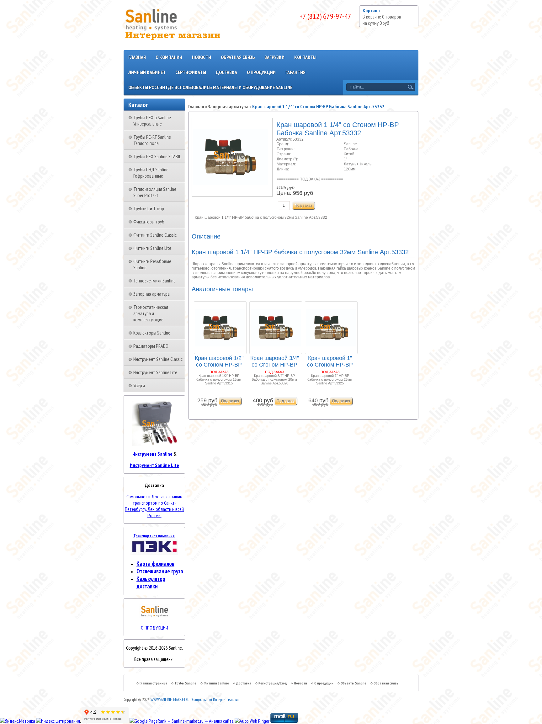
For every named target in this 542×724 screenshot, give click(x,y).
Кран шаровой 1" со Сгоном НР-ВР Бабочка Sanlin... (330, 361)
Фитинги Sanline (216, 683)
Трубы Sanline (185, 683)
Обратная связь (238, 57)
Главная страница (153, 683)
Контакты (305, 57)
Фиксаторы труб (148, 221)
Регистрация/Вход (272, 683)
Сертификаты (190, 72)
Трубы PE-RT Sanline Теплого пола (152, 140)
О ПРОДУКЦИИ (154, 628)
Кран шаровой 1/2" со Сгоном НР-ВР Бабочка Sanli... (219, 361)
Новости (201, 57)
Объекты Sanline (353, 683)
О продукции (261, 72)
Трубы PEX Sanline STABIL (157, 156)
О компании (169, 57)
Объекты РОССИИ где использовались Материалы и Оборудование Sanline (210, 87)
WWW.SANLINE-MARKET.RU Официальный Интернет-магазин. (195, 699)
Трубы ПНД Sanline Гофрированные (150, 172)
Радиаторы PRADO (150, 346)
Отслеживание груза (159, 571)
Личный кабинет (147, 72)
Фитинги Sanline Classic (155, 235)
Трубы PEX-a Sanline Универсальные (152, 120)
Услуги (139, 385)
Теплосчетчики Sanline (154, 280)
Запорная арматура (151, 294)
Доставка (226, 72)
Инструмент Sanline (152, 454)
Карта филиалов (155, 563)
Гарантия (295, 72)
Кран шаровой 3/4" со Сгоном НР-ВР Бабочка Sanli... (274, 361)
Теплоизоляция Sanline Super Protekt (154, 192)
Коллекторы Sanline (151, 333)
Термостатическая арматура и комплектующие (150, 313)
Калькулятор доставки (150, 582)
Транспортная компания (154, 536)
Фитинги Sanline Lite (152, 248)
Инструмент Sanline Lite (155, 372)
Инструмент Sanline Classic (158, 359)
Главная (137, 57)
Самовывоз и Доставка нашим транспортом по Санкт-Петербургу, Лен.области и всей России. (154, 505)
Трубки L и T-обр (148, 208)
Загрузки (274, 57)
